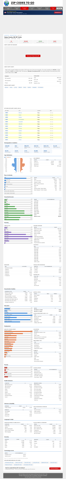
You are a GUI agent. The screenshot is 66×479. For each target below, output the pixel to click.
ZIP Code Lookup (47, 8)
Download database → (55, 468)
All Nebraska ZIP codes (9, 462)
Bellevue (6, 87)
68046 (6, 117)
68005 (6, 112)
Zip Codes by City (32, 8)
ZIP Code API (53, 8)
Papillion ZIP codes (8, 464)
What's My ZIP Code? (39, 8)
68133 (6, 130)
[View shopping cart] (59, 8)
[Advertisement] (33, 24)
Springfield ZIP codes (18, 464)
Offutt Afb (20, 87)
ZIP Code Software (22, 474)
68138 (6, 135)
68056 (6, 119)
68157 (6, 139)
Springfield (34, 87)
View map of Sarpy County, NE (33, 55)
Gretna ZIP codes (27, 462)
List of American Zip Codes (8, 8)
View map (51, 112)
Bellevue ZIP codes (19, 462)
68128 (6, 128)
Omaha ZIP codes (53, 462)
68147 (6, 137)
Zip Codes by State (17, 8)
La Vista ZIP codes (36, 462)
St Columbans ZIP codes (28, 464)
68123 (6, 126)
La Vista (15, 87)
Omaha (24, 87)
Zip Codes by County (24, 8)
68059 (6, 121)
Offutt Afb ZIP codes (44, 462)
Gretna (11, 87)
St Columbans (40, 87)
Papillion (29, 87)
